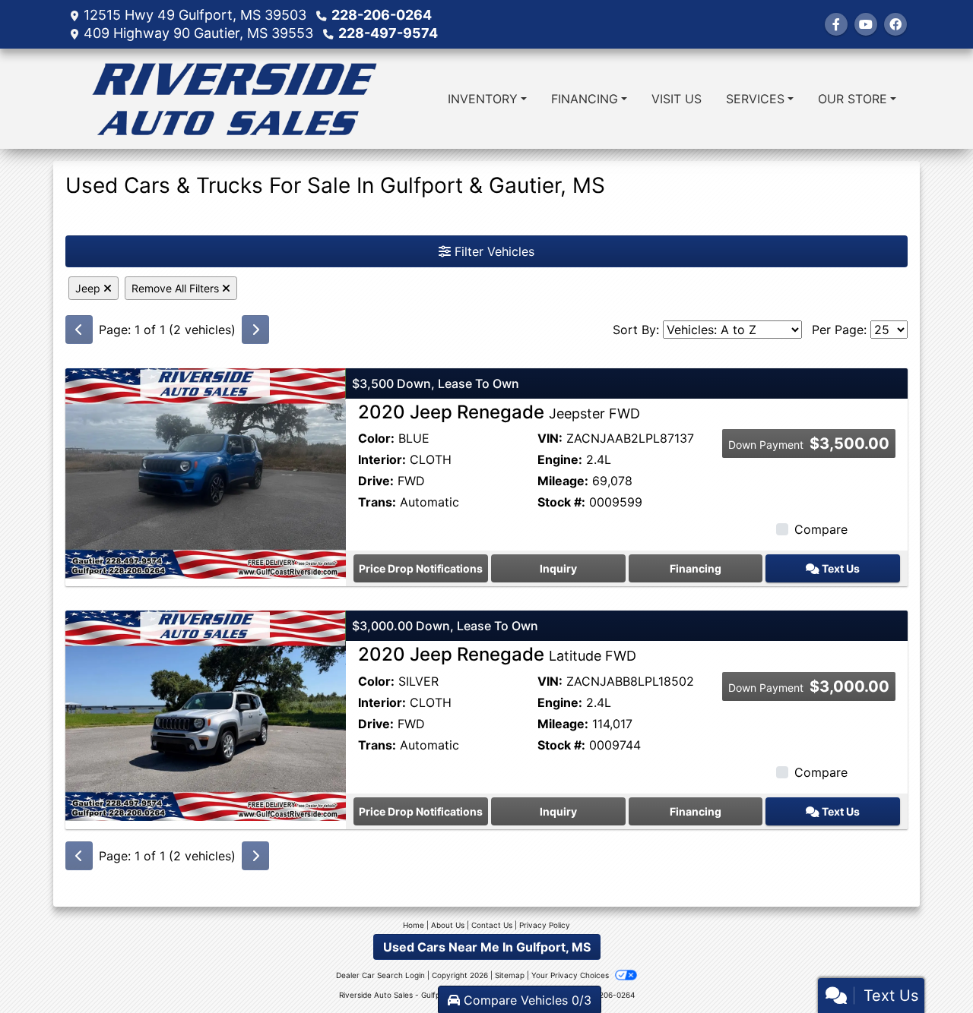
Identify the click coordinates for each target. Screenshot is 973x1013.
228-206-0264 (381, 15)
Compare (821, 529)
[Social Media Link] (895, 24)
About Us (447, 924)
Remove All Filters (177, 288)
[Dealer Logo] (234, 99)
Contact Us (491, 924)
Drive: (376, 480)
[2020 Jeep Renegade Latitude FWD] (205, 714)
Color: (376, 438)
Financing (695, 568)
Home (413, 924)
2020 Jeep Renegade (499, 412)
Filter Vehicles (492, 251)
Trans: (377, 502)
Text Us (839, 568)
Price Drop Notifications (421, 568)
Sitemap (510, 975)
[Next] (255, 329)
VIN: (550, 438)
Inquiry (558, 568)
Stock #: (561, 502)
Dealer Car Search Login (380, 975)
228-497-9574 (388, 33)
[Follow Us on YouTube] (865, 24)
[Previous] (79, 329)
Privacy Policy (544, 924)
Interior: (382, 459)
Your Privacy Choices (571, 975)
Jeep (89, 288)
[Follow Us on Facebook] (836, 24)
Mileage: (562, 480)
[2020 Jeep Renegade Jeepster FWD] (205, 471)
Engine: (559, 459)
